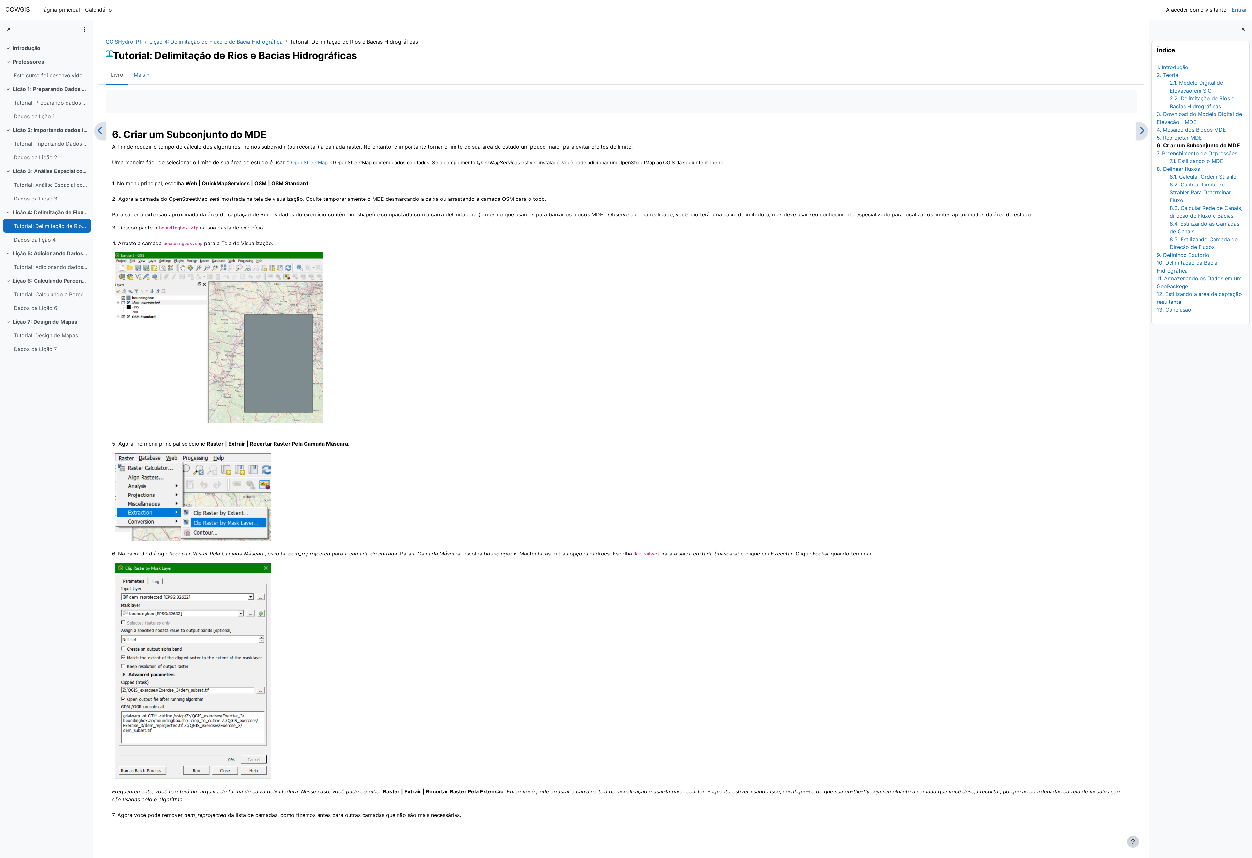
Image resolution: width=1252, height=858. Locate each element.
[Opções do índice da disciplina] (84, 29)
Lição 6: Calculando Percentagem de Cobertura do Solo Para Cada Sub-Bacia (50, 280)
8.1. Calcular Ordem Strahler (1204, 176)
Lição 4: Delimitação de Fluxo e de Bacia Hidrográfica (50, 212)
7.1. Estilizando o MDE (1196, 161)
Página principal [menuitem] (60, 10)
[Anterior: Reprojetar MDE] (100, 131)
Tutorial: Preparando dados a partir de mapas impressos (51, 102)
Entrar (1239, 10)
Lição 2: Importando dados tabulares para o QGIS (50, 130)
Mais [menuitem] (139, 74)
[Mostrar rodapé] (1133, 842)
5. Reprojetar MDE (1179, 137)
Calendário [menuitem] (98, 10)
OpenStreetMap (309, 162)
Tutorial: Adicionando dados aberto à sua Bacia (51, 267)
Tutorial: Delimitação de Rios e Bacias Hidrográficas (51, 226)
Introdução (26, 48)
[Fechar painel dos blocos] (1243, 29)
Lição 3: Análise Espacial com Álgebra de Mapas (50, 171)
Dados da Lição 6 (35, 308)
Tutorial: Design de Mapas (46, 335)
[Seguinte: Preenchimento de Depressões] (1142, 131)
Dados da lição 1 (34, 116)
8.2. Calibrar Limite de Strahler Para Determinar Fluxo (1200, 192)
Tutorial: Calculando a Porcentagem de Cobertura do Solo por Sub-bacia (51, 294)
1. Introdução (1172, 67)
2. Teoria (1167, 75)
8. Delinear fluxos (1178, 169)
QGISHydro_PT (124, 41)
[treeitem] (46, 48)
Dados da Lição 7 (35, 349)
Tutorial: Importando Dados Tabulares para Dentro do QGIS (51, 144)
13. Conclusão (1174, 309)
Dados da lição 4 (35, 239)
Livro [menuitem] (117, 74)
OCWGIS (17, 9)
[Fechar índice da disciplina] (9, 29)
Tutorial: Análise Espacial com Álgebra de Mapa (51, 185)
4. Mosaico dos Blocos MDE (1191, 129)
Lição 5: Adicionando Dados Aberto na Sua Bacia (50, 253)
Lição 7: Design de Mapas (45, 321)
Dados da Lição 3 (35, 198)
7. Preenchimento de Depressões (1197, 153)
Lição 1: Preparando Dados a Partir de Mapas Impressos (50, 89)
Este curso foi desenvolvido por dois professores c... (51, 75)
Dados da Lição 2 (35, 157)
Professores (28, 61)
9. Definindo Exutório (1183, 255)
